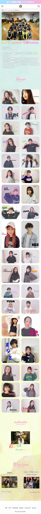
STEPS (9, 473)
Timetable (15, 508)
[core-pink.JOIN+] (20, 6)
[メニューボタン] (2, 6)
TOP (6, 508)
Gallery (21, 508)
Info (10, 508)
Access (34, 508)
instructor (28, 508)
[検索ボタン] (38, 6)
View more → (21, 449)
